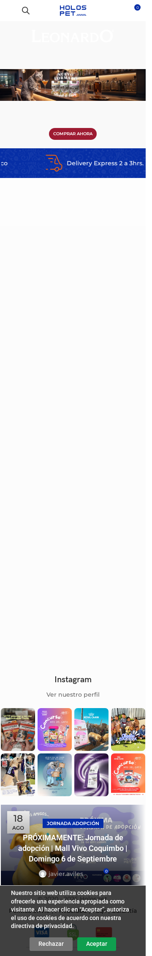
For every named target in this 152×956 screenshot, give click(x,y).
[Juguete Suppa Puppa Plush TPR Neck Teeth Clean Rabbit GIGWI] (36, 441)
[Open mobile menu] (9, 10)
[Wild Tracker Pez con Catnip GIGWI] (110, 441)
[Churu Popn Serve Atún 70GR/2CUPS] (110, 560)
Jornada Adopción (73, 823)
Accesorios (19, 381)
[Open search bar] (26, 10)
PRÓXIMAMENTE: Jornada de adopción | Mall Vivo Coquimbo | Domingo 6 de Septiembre (73, 848)
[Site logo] (73, 10)
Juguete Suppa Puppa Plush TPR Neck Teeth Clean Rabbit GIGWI (32, 490)
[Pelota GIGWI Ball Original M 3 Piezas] (36, 323)
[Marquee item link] (81, 163)
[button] (59, 299)
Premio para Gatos (103, 618)
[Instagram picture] (18, 729)
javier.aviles (66, 874)
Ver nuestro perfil (73, 694)
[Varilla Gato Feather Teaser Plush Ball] (110, 323)
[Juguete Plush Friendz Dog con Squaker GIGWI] (36, 560)
